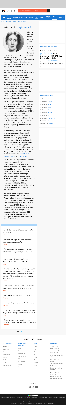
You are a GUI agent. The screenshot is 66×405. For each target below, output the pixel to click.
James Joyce (22, 156)
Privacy (28, 401)
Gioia (20, 364)
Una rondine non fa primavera (56, 356)
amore (59, 63)
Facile (20, 351)
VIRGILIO (7, 397)
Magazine (61, 17)
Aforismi (8, 21)
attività (60, 51)
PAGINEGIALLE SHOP (21, 397)
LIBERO (3, 397)
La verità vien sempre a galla (54, 347)
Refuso (5, 357)
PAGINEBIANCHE (34, 397)
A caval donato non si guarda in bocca (56, 377)
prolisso (44, 56)
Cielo (49, 107)
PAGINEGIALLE (13, 397)
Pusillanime (6, 354)
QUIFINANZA (55, 397)
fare (50, 63)
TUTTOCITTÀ (41, 397)
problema (46, 53)
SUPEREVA (33, 399)
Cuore (50, 102)
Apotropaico (7, 365)
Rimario (31, 17)
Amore (50, 99)
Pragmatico (22, 353)
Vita (4, 235)
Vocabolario (16, 17)
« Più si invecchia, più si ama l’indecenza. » (18, 295)
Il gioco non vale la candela (56, 369)
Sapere (11, 10)
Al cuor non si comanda (54, 373)
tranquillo (45, 58)
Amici (36, 362)
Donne (5, 291)
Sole (49, 104)
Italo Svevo (24, 154)
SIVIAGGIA (50, 397)
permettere (44, 61)
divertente (55, 55)
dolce (54, 53)
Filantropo (6, 349)
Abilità (51, 123)
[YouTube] (36, 387)
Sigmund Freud (10, 156)
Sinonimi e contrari (9, 17)
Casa (35, 352)
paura (42, 66)
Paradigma (21, 361)
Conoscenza (22, 356)
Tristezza (21, 367)
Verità (5, 244)
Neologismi (24, 17)
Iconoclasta (6, 362)
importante (48, 51)
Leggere (5, 281)
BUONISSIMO (62, 397)
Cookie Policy (34, 401)
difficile (53, 58)
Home (4, 17)
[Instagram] (29, 387)
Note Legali (22, 401)
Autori (14, 21)
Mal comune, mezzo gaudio (56, 364)
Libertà (20, 348)
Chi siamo (16, 401)
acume (53, 60)
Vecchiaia (6, 298)
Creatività (6, 325)
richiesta (54, 51)
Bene (35, 365)
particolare (43, 63)
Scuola (41, 17)
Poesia (5, 254)
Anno (49, 121)
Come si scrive (36, 17)
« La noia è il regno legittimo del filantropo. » (19, 303)
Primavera (51, 118)
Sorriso (50, 110)
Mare (35, 354)
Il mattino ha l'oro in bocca (56, 360)
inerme (60, 61)
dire (42, 50)
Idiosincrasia (7, 352)
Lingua (5, 264)
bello (53, 63)
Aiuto (51, 401)
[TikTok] (33, 387)
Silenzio (5, 305)
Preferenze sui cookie (43, 401)
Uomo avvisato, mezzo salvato (55, 351)
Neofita (5, 360)
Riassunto (21, 359)
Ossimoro (6, 347)
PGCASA (29, 397)
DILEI (46, 397)
